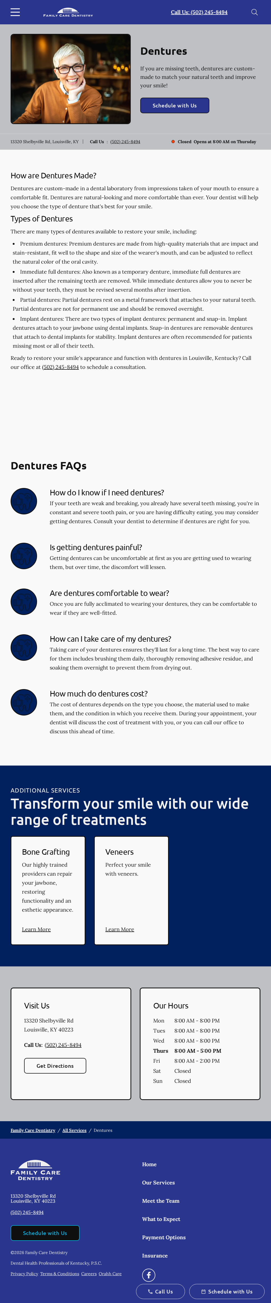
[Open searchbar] (254, 12)
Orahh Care (110, 1273)
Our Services (158, 1182)
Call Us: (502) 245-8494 (199, 12)
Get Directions (55, 1065)
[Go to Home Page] (68, 12)
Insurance (155, 1255)
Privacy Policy (24, 1273)
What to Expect (161, 1219)
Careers (89, 1273)
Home (149, 1164)
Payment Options (164, 1237)
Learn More (36, 929)
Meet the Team (160, 1200)
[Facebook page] (148, 1275)
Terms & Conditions (59, 1273)
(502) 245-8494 (125, 141)
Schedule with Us (175, 105)
